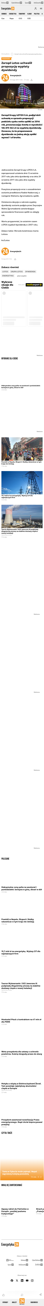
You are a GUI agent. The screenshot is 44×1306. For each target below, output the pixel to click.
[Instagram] (32, 1280)
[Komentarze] (22, 1295)
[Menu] (41, 8)
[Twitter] (17, 1280)
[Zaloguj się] (35, 8)
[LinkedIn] (22, 1280)
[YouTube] (27, 1280)
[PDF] (15, 259)
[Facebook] (12, 1280)
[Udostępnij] (40, 1294)
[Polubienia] (3, 1295)
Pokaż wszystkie (22, 276)
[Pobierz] (31, 80)
